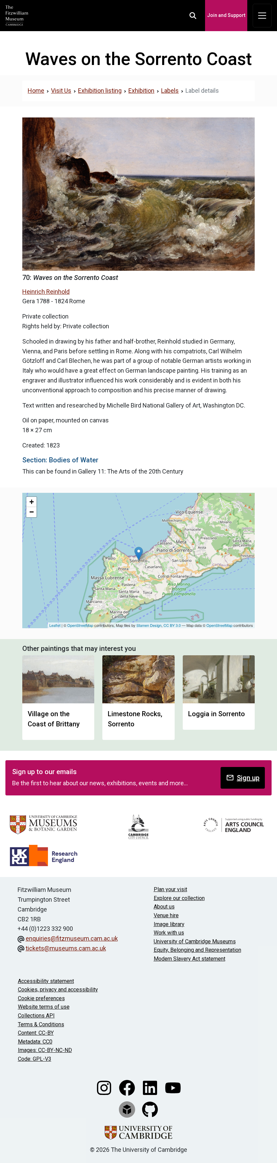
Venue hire (166, 915)
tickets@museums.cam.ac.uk (66, 948)
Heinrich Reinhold (46, 291)
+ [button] (31, 502)
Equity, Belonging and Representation (197, 950)
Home (36, 90)
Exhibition (141, 90)
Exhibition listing (100, 90)
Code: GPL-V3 (34, 1059)
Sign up (248, 778)
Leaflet (54, 625)
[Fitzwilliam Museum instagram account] (104, 1087)
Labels (170, 90)
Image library (169, 924)
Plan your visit (170, 889)
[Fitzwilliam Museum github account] (150, 1108)
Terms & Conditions (41, 1024)
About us (164, 906)
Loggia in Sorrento (216, 714)
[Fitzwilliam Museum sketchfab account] (127, 1108)
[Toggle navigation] (262, 15)
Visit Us (61, 90)
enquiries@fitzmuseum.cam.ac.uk (72, 938)
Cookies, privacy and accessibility (58, 989)
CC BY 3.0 (172, 625)
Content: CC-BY (36, 1033)
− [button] (31, 512)
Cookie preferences (41, 998)
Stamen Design (148, 625)
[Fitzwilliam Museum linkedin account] (150, 1087)
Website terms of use (44, 1007)
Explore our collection (179, 898)
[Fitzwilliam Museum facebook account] (127, 1087)
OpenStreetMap (80, 625)
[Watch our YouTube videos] (173, 1087)
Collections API (36, 1015)
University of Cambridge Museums (195, 941)
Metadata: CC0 (35, 1041)
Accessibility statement (46, 981)
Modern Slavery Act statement (189, 959)
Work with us (169, 932)
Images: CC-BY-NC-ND (45, 1050)
